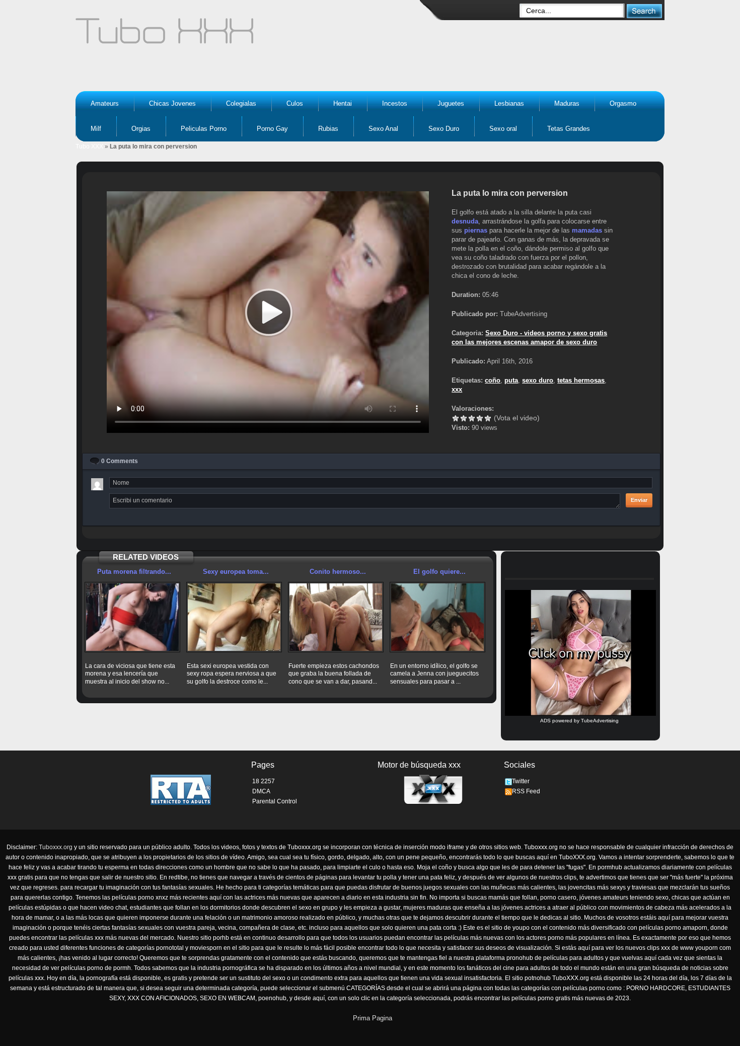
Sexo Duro (443, 128)
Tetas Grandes (568, 128)
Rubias (328, 128)
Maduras (566, 103)
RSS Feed (526, 791)
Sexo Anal (383, 128)
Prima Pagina (372, 1018)
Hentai (342, 103)
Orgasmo (623, 103)
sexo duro (537, 380)
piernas (475, 230)
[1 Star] (456, 418)
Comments (119, 461)
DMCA (261, 791)
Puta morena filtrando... (134, 571)
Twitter (521, 781)
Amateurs (105, 103)
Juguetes (450, 103)
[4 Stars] (480, 418)
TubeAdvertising (600, 720)
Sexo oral (503, 128)
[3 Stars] (472, 418)
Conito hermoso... (338, 571)
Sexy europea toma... (236, 571)
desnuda (465, 221)
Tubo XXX (89, 146)
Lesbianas (509, 103)
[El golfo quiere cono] (437, 617)
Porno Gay (272, 128)
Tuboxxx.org (55, 847)
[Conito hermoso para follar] (336, 617)
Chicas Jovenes (172, 103)
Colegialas (241, 103)
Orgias (141, 128)
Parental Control (274, 801)
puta (511, 380)
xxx (457, 389)
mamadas (587, 230)
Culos (294, 103)
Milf (96, 128)
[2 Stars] (464, 418)
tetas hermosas (581, 380)
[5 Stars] (488, 418)
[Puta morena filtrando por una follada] (132, 617)
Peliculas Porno (204, 128)
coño (492, 380)
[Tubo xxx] (252, 35)
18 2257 (263, 781)
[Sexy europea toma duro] (234, 617)
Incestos (394, 103)
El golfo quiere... (439, 571)
